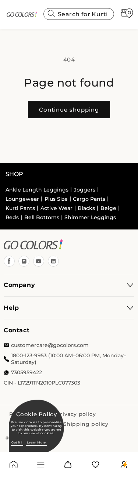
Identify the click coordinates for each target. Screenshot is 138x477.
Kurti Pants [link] (20, 208)
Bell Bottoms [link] (41, 217)
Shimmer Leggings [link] (90, 217)
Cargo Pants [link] (89, 199)
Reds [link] (12, 217)
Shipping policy (86, 424)
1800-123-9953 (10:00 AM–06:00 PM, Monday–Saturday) (68, 358)
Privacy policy (76, 414)
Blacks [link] (86, 208)
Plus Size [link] (56, 199)
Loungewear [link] (22, 199)
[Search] (51, 13)
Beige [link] (108, 208)
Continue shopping (69, 109)
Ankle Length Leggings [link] (37, 189)
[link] (21, 14)
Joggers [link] (84, 189)
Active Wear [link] (56, 208)
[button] (41, 465)
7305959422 (26, 372)
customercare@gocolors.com (50, 345)
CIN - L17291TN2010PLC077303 (42, 382)
